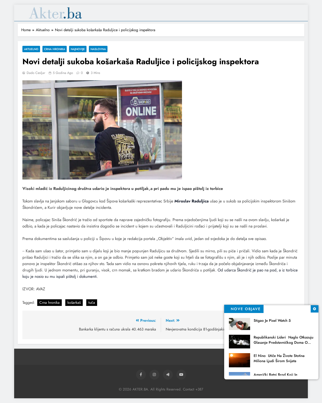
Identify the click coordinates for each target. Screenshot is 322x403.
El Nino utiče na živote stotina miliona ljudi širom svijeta (279, 358)
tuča (91, 302)
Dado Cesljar (36, 72)
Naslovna (98, 49)
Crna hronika (54, 49)
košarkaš (74, 302)
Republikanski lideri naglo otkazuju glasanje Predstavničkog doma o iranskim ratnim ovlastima (283, 342)
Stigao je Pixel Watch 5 (272, 320)
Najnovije (78, 49)
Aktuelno (31, 49)
